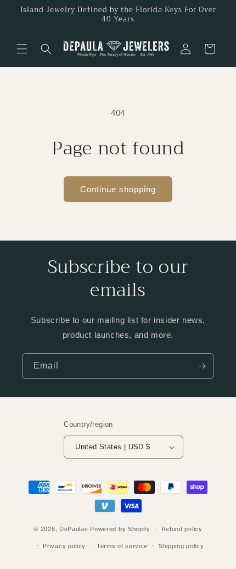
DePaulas (73, 529)
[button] (22, 49)
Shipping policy (181, 546)
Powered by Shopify (120, 529)
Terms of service (122, 546)
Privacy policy (64, 546)
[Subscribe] (201, 366)
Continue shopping (118, 189)
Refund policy (182, 529)
